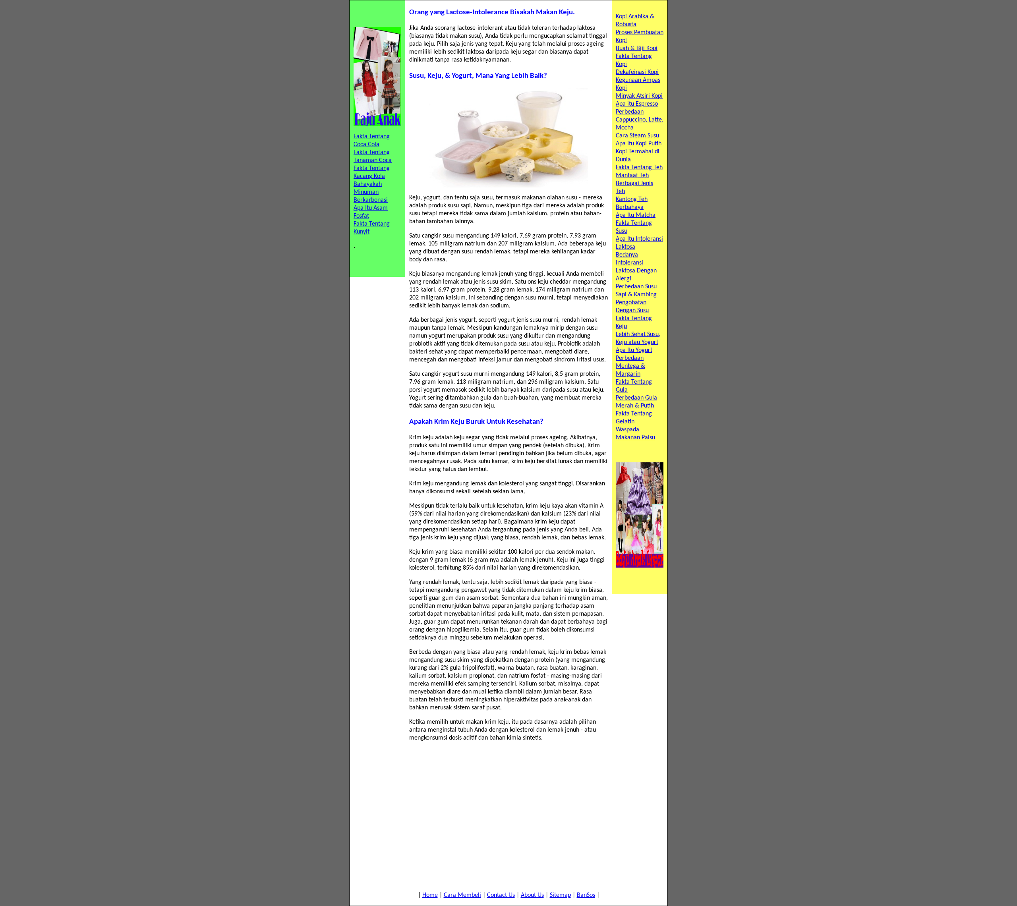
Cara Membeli (462, 895)
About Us (532, 895)
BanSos (586, 895)
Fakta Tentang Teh (639, 167)
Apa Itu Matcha (635, 215)
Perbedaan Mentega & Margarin (630, 366)
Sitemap (560, 895)
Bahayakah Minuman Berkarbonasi (371, 192)
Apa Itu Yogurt (634, 350)
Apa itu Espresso (637, 104)
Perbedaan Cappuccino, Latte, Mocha (639, 120)
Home (430, 895)
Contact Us (501, 895)
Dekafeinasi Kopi (637, 72)
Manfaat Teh (632, 175)
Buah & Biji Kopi (636, 48)
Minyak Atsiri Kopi (639, 96)
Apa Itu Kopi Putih (638, 144)
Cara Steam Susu (637, 136)
